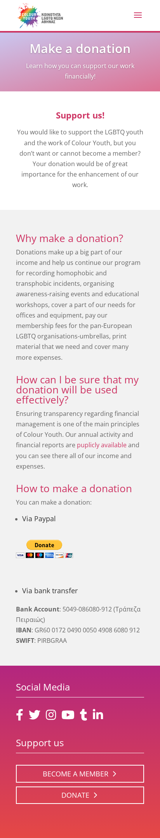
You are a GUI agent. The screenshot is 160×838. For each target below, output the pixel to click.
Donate (75, 795)
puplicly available (102, 445)
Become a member (75, 773)
